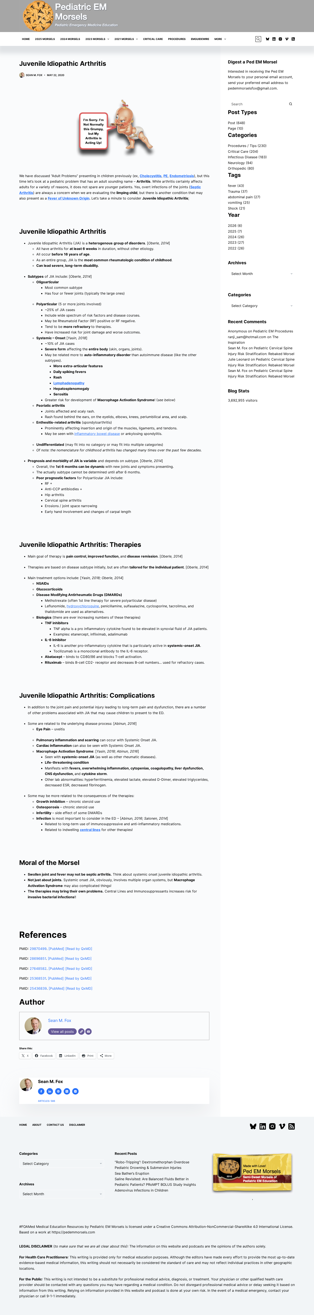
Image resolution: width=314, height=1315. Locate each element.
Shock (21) (236, 208)
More (218, 39)
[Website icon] (58, 1091)
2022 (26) (236, 248)
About (36, 1124)
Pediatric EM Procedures (273, 331)
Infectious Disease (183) (247, 157)
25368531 (38, 978)
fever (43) (236, 185)
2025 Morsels (45, 39)
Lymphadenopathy (68, 383)
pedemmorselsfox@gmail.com (252, 88)
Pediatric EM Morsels (107, 1226)
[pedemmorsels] (252, 1173)
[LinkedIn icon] (50, 1091)
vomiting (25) (239, 202)
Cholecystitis (150, 176)
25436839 (38, 988)
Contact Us (55, 1124)
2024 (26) (236, 237)
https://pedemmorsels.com (73, 1232)
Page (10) (235, 128)
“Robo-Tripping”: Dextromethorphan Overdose (152, 1162)
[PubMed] (56, 949)
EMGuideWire (200, 39)
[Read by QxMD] (78, 949)
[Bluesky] (267, 39)
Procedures (177, 39)
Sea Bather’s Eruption (132, 1173)
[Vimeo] (286, 39)
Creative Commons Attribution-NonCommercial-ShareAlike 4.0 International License (224, 1226)
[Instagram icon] (75, 1091)
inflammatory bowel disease (97, 433)
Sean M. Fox (59, 1020)
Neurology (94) (240, 163)
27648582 (38, 968)
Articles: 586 (46, 1100)
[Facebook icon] (41, 1091)
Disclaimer (77, 1124)
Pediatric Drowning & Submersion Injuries (148, 1168)
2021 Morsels (124, 39)
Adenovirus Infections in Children (141, 1190)
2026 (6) (235, 225)
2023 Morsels (95, 39)
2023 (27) (236, 242)
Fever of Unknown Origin (69, 198)
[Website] (81, 1031)
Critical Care (153, 39)
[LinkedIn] (274, 39)
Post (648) (236, 123)
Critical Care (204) (243, 151)
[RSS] (293, 39)
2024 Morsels (70, 39)
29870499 (38, 949)
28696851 (38, 958)
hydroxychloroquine (83, 606)
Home (26, 39)
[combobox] (257, 104)
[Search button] (290, 104)
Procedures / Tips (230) (247, 146)
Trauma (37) (238, 191)
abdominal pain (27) (244, 197)
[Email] (88, 1031)
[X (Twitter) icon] (67, 1091)
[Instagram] (280, 39)
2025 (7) (235, 231)
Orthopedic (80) (241, 168)
